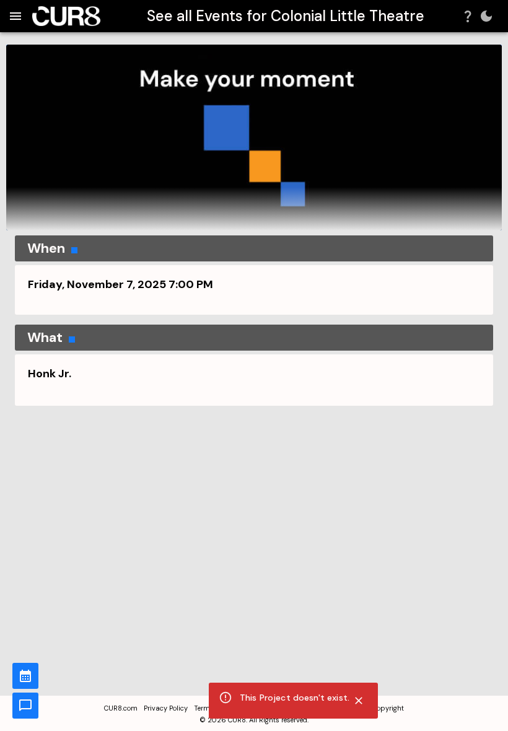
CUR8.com (121, 708)
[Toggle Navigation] (15, 16)
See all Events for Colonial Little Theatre (285, 15)
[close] (358, 700)
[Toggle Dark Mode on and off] (486, 16)
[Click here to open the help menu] (467, 16)
